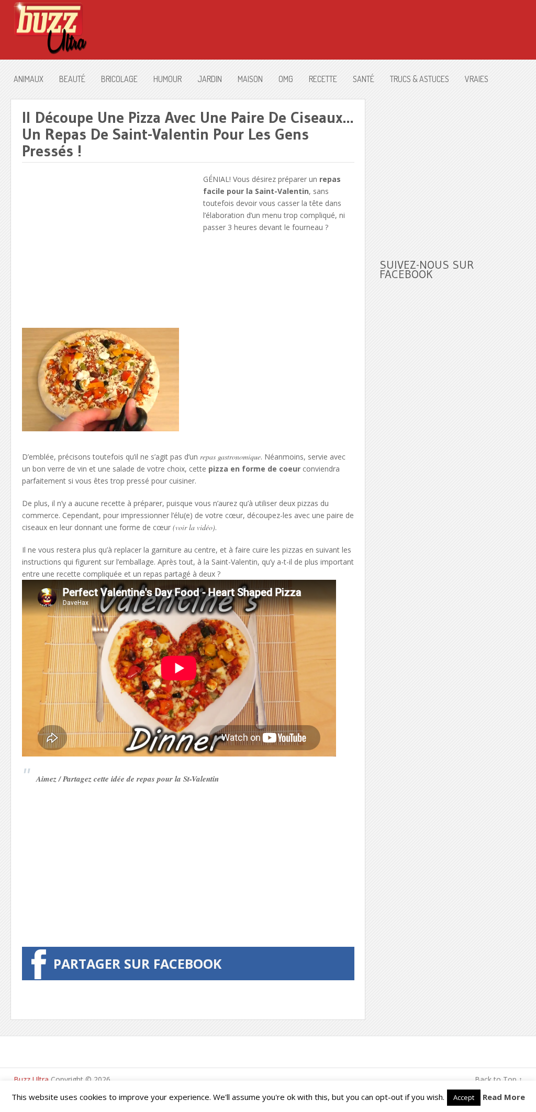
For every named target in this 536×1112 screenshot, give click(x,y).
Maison (250, 79)
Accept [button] (463, 1097)
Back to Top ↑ (498, 1079)
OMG (285, 79)
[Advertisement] (110, 246)
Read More (504, 1097)
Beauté (72, 79)
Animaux (28, 79)
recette (323, 79)
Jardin (209, 79)
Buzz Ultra (31, 1079)
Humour (167, 79)
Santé (363, 79)
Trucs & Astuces (419, 79)
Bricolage (119, 79)
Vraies (476, 79)
